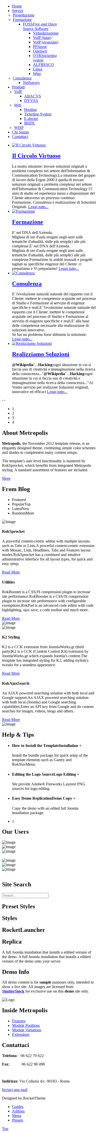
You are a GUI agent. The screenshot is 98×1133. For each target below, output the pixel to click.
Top (5, 1129)
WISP (19, 127)
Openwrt (40, 51)
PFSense (40, 46)
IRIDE (29, 123)
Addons (18, 1111)
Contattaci (20, 136)
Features (18, 1021)
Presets (17, 1120)
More (6, 478)
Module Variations (26, 1030)
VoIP (18, 91)
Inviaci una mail (14, 1090)
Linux (37, 69)
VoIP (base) (42, 37)
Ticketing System (38, 114)
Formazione (22, 19)
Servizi (17, 10)
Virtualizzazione (46, 33)
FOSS (40, 26)
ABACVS (32, 96)
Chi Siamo (20, 132)
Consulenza (22, 78)
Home (17, 6)
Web (17, 105)
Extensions (20, 1034)
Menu (16, 1116)
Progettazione (23, 15)
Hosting (30, 109)
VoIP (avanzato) (45, 42)
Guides (17, 1107)
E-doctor (31, 118)
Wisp (37, 73)
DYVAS (31, 100)
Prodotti (18, 87)
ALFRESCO (43, 64)
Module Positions (26, 1025)
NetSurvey (31, 82)
